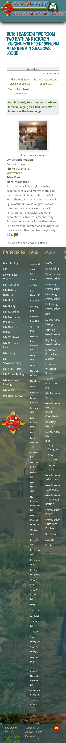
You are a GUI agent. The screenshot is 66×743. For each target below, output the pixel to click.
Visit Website (14, 173)
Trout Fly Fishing (34, 649)
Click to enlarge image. (33, 155)
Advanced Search (50, 73)
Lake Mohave (33, 422)
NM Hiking (9, 306)
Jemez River (34, 400)
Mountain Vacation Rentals (51, 369)
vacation (34, 659)
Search (49, 539)
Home (49, 263)
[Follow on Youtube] (56, 728)
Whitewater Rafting (35, 692)
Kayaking (34, 410)
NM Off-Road (11, 337)
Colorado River (34, 318)
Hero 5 (35, 381)
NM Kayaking (11, 311)
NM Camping (11, 284)
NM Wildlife (10, 390)
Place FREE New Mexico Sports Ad (19, 81)
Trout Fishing (35, 639)
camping (34, 308)
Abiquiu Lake (33, 271)
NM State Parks (12, 369)
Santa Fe (34, 582)
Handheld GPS (34, 373)
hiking (35, 392)
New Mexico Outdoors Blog (52, 436)
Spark (34, 610)
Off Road (34, 532)
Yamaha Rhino (34, 702)
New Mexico (33, 486)
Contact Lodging (16, 164)
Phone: (11, 168)
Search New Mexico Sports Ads (20, 91)
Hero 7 (34, 386)
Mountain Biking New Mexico (51, 354)
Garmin (33, 357)
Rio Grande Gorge (35, 572)
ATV (33, 285)
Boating (35, 300)
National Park (34, 464)
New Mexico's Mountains (35, 503)
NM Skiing (9, 353)
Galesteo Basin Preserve (34, 343)
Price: (10, 177)
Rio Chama (35, 552)
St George (34, 623)
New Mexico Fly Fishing (35, 520)
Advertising (52, 268)
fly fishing (34, 328)
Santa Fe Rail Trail (34, 594)
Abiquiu (35, 263)
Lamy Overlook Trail (34, 442)
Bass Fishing (10, 263)
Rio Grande (35, 562)
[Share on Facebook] (12, 235)
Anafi (34, 279)
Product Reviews (13, 396)
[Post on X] (8, 234)
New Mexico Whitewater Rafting (52, 499)
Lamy (34, 432)
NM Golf (8, 300)
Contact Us (52, 545)
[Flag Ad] (16, 234)
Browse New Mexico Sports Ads (46, 81)
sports (34, 616)
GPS (5, 269)
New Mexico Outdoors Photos (52, 524)
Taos (34, 631)
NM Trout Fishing (13, 374)
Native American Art (51, 383)
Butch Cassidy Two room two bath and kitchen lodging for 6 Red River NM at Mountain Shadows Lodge (33, 107)
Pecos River (35, 542)
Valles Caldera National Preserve (34, 676)
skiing (34, 604)
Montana (34, 454)
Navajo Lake (33, 474)
